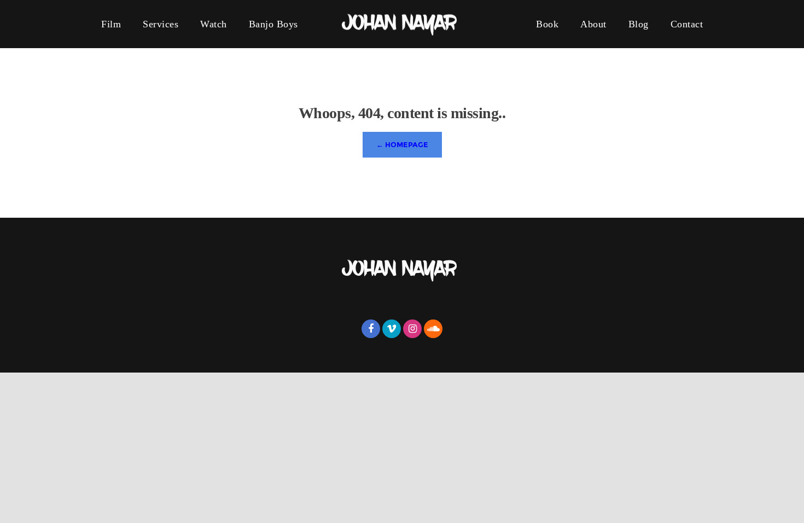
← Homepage (402, 144)
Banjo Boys (273, 24)
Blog (638, 24)
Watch (213, 24)
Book (547, 24)
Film (111, 24)
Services (160, 24)
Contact (687, 24)
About (593, 24)
